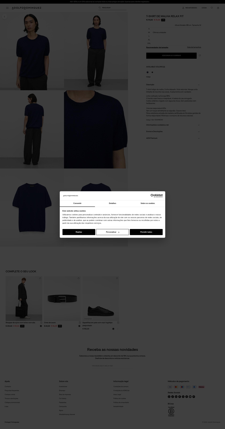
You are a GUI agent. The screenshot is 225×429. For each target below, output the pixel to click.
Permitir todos (146, 232)
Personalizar (111, 232)
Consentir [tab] (77, 203)
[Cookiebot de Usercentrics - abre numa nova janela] (152, 195)
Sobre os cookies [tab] (148, 203)
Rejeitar (79, 232)
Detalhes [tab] (112, 203)
